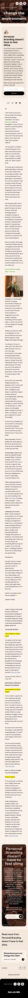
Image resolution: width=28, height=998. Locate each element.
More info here (15, 672)
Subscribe (14, 93)
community (12, 498)
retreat (19, 462)
